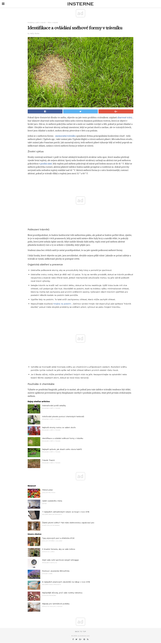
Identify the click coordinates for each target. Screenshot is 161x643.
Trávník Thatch (48, 460)
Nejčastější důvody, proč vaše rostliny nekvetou (62, 593)
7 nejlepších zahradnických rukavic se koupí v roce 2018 (65, 512)
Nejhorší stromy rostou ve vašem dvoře (59, 427)
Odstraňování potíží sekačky (54, 406)
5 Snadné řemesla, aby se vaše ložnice (58, 549)
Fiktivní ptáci (47, 490)
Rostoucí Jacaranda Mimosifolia (55, 571)
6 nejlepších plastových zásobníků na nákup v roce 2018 (66, 582)
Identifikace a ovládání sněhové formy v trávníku (62, 438)
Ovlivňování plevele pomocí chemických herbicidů (63, 416)
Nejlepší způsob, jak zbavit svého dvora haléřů (62, 449)
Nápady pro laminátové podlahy (55, 604)
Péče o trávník (53, 22)
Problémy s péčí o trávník (37, 22)
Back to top (80, 631)
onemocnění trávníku (65, 136)
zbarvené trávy (124, 117)
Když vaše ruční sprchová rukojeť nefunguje (60, 560)
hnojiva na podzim (62, 304)
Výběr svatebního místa (52, 501)
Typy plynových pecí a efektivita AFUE (58, 538)
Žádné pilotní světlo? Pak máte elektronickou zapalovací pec (68, 523)
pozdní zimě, (46, 163)
